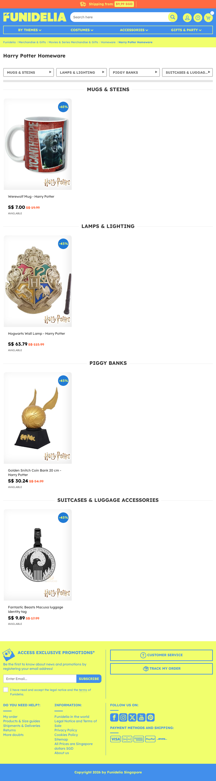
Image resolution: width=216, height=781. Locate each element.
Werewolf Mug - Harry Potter (31, 196)
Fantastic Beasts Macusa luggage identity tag (35, 609)
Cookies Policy (66, 735)
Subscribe (89, 679)
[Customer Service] (197, 17)
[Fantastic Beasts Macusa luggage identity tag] (38, 555)
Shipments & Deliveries (21, 726)
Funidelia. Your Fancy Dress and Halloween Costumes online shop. (34, 17)
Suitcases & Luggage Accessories (189, 72)
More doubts (13, 735)
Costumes (80, 30)
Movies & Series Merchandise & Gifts (73, 42)
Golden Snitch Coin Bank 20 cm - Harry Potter (34, 472)
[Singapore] (114, 717)
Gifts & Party (184, 30)
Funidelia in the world (71, 716)
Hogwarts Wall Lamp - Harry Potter (36, 333)
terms (83, 690)
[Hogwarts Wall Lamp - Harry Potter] (38, 281)
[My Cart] (208, 17)
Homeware (108, 42)
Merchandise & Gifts (32, 42)
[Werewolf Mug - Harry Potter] (38, 144)
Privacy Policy (65, 730)
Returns (9, 730)
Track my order (164, 668)
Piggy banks (125, 72)
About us (61, 753)
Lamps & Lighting (77, 72)
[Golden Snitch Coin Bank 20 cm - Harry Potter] (38, 418)
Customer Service (164, 655)
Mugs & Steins (21, 72)
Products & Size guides (21, 721)
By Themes (28, 30)
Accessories (132, 30)
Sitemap (61, 739)
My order (10, 716)
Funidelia (9, 42)
